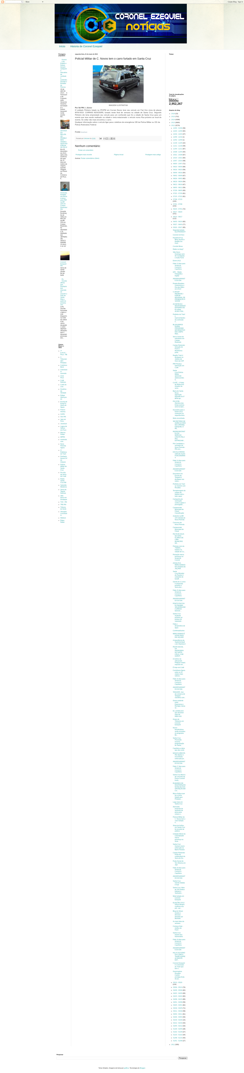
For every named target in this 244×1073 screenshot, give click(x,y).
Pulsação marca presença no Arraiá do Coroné (178, 557)
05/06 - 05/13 (178, 987)
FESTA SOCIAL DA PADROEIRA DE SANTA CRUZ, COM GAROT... (178, 651)
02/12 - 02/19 (178, 1023)
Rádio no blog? (178, 249)
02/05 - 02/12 (178, 1026)
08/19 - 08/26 (178, 181)
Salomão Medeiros (63, 486)
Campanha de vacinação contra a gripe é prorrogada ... (179, 501)
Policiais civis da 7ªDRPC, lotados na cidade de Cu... (179, 549)
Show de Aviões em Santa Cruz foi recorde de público (179, 828)
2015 (173, 116)
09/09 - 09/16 (178, 173)
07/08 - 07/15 (177, 199)
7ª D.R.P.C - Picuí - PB (63, 353)
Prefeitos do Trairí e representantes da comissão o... (179, 318)
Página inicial (118, 155)
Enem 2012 (177, 261)
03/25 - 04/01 (178, 1005)
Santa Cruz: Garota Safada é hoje (179, 883)
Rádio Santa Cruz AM (63, 480)
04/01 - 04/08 (178, 1002)
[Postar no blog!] (107, 138)
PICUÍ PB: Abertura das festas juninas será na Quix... (179, 404)
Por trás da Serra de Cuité (63, 474)
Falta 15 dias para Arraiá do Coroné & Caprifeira (179, 593)
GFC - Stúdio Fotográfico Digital (177, 274)
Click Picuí (62, 377)
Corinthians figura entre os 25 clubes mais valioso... (179, 673)
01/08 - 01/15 (178, 1038)
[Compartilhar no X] (109, 138)
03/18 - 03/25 (178, 1008)
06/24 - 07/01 (178, 209)
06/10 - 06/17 (177, 217)
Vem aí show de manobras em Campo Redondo (178, 339)
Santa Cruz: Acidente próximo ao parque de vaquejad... (177, 617)
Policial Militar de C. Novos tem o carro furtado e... (179, 819)
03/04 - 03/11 (178, 1014)
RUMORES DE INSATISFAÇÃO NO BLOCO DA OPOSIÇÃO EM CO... (179, 787)
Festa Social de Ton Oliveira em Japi (179, 863)
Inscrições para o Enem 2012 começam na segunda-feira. (179, 412)
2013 (173, 122)
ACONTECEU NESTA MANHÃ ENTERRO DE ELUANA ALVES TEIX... (179, 307)
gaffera (126, 1068)
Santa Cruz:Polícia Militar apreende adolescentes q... (178, 375)
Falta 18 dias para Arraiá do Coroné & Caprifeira (179, 870)
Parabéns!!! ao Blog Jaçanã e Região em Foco (179, 240)
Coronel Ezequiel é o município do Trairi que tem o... (179, 965)
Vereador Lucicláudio (63, 513)
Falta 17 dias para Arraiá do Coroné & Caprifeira (179, 769)
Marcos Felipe (62, 433)
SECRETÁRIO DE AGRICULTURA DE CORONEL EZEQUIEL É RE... (179, 425)
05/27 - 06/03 (178, 224)
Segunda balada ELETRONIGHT (179, 231)
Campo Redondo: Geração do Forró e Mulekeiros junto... (179, 348)
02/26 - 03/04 (178, 1017)
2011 (173, 1044)
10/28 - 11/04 (178, 152)
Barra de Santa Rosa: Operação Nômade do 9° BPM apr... (179, 394)
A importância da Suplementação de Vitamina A (179, 642)
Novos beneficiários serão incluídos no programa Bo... (179, 731)
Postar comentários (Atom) (90, 158)
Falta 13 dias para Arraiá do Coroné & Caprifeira (179, 266)
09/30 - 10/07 (178, 164)
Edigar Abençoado (63, 397)
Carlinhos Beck (63, 366)
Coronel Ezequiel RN (63, 264)
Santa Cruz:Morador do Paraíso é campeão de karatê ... (178, 575)
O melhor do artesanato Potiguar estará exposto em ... (179, 661)
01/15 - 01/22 (178, 1035)
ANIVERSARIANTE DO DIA (179, 279)
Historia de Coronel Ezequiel (86, 46)
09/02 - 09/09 (178, 175)
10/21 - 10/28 (178, 155)
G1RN (62, 414)
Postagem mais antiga (153, 155)
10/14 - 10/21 (178, 158)
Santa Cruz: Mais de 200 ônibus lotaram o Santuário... (179, 890)
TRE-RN (63, 504)
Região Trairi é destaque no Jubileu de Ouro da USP (178, 358)
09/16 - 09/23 (178, 170)
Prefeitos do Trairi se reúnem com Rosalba (179, 486)
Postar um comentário (85, 150)
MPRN (62, 437)
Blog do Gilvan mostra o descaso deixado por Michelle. (178, 914)
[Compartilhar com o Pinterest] (114, 138)
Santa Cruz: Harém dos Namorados (178, 934)
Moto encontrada (179, 418)
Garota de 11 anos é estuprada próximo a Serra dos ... (179, 584)
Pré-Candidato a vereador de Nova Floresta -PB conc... (179, 446)
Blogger (142, 1068)
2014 (173, 119)
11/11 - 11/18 (178, 146)
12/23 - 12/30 (178, 131)
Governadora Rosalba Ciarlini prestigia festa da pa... (178, 975)
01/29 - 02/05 (178, 1029)
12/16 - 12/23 (178, 134)
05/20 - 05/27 (178, 227)
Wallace (63, 518)
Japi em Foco (63, 420)
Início (62, 46)
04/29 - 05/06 (178, 990)
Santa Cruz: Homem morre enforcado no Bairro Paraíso (179, 847)
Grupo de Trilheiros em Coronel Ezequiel (178, 722)
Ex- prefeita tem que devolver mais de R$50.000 (178, 713)
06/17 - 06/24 (177, 212)
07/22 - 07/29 (178, 193)
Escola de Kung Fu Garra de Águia (63, 404)
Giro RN (63, 417)
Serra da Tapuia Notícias (63, 491)
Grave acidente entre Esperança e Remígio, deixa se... (179, 704)
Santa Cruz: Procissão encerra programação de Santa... (178, 741)
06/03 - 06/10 (178, 221)
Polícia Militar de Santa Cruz (63, 467)
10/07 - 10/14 (178, 161)
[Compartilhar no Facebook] (111, 138)
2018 (173, 114)
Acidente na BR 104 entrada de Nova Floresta (179, 518)
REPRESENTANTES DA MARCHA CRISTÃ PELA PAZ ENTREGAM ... (179, 436)
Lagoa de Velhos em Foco (63, 428)
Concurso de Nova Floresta (178, 523)
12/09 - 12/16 (178, 137)
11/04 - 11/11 (178, 149)
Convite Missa (178, 246)
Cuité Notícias (63, 381)
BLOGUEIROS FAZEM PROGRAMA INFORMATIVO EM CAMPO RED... (179, 329)
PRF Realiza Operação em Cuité (178, 365)
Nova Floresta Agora (63, 446)
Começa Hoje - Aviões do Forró (178, 928)
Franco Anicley (62, 410)
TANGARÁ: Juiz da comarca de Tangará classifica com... (179, 694)
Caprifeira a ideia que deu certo (179, 749)
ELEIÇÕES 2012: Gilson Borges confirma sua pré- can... (179, 905)
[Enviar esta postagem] (100, 138)
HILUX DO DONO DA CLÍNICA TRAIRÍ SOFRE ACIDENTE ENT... (179, 956)
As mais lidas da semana (178, 922)
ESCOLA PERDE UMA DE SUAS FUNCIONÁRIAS (179, 454)
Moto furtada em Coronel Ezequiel (178, 898)
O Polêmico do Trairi (63, 452)
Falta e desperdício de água (179, 626)
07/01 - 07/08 (177, 204)
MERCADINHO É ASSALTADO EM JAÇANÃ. (179, 635)
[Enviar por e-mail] (104, 138)
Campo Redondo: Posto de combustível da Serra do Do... (179, 855)
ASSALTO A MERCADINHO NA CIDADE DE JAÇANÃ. (179, 565)
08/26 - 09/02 (178, 178)
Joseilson (84, 132)
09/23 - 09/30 (178, 167)
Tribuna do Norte (63, 508)
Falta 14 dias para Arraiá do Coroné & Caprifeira (179, 463)
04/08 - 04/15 (178, 999)
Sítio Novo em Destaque (63, 497)
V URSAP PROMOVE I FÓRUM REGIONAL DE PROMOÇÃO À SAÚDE (179, 296)
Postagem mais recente (84, 155)
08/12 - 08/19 (178, 184)
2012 (173, 125)
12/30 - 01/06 (178, 128)
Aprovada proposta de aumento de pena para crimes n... (178, 810)
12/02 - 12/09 (178, 140)
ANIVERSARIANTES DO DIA (179, 599)
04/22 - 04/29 (178, 993)
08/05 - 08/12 (178, 187)
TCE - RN (63, 502)
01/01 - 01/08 (178, 1041)
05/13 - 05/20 (177, 982)
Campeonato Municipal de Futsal (178, 529)
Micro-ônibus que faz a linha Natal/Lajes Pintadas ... (179, 796)
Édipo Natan (62, 521)
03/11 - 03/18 (178, 1011)
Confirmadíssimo (179, 631)
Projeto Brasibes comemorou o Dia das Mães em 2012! (178, 286)
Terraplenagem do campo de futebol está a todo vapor (179, 493)
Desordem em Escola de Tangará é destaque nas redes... (178, 477)
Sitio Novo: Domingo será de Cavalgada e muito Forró (179, 255)
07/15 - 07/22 (178, 196)
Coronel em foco (178, 235)
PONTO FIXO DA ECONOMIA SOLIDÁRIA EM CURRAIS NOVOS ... (179, 607)
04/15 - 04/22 (178, 996)
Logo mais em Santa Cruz (178, 803)
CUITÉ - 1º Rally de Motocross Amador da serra (178, 385)
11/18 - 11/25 (178, 143)
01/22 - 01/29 (178, 1032)
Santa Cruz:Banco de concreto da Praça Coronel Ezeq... (179, 777)
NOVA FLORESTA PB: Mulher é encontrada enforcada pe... (179, 756)
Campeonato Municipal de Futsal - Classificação (178, 510)
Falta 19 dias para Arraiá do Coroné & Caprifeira (179, 942)
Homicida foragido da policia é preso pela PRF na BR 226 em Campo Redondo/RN (63, 201)
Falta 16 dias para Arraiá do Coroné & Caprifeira (179, 681)
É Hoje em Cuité (178, 667)
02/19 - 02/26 (178, 1020)
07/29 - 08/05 (178, 190)
